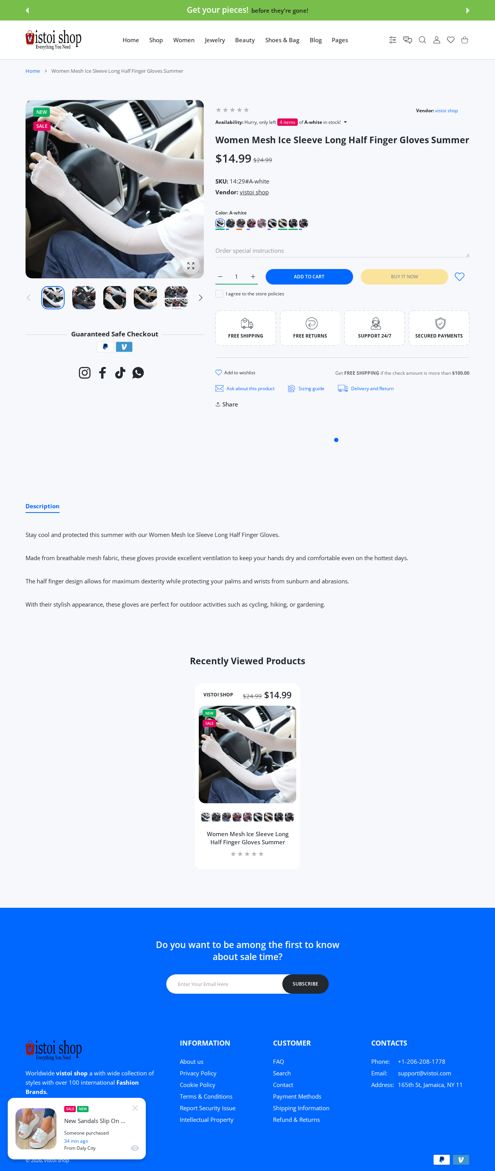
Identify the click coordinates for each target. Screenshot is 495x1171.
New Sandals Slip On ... (94, 1121)
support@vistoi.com (424, 1073)
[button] (27, 10)
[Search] (422, 40)
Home (33, 70)
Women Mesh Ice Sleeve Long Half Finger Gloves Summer (247, 838)
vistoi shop (446, 110)
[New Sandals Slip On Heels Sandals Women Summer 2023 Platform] (35, 1128)
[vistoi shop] (53, 40)
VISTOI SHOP (218, 695)
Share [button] (230, 404)
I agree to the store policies (255, 293)
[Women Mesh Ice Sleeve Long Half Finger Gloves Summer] (247, 754)
